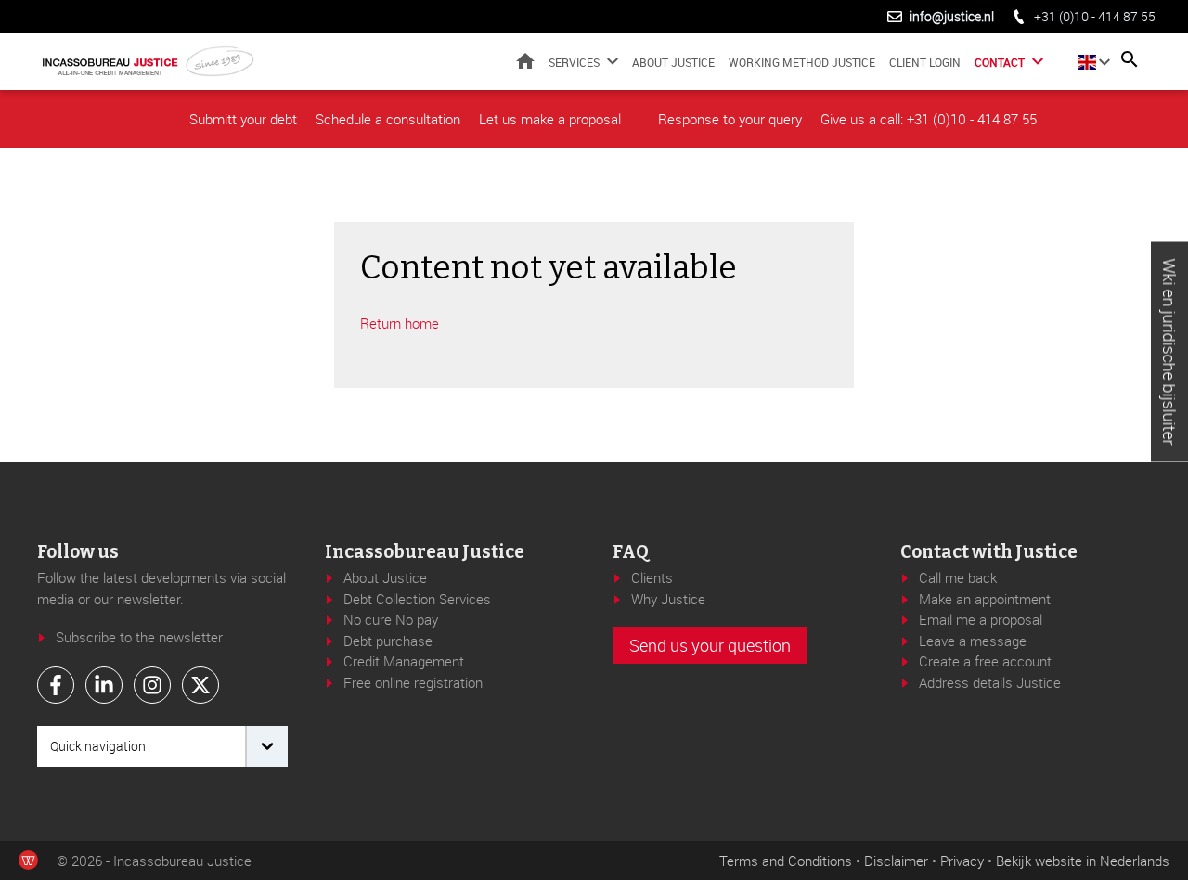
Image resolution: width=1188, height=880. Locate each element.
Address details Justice (990, 682)
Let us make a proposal (550, 119)
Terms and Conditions (785, 860)
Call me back (958, 577)
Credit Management (403, 661)
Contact (1000, 62)
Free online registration (413, 682)
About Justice (673, 61)
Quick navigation (98, 746)
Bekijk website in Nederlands (1082, 860)
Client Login (925, 61)
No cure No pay (390, 619)
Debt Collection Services (417, 598)
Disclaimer (896, 860)
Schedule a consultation (388, 119)
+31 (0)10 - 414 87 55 (1095, 16)
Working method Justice (802, 61)
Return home (399, 323)
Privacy (962, 860)
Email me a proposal (980, 619)
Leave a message (973, 640)
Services (574, 62)
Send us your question (710, 645)
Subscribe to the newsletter (139, 637)
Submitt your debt (243, 119)
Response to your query (730, 119)
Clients (652, 577)
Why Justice (668, 598)
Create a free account (985, 661)
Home (525, 60)
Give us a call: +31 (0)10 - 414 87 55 (928, 119)
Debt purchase (388, 640)
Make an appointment (985, 598)
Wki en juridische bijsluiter (1169, 352)
